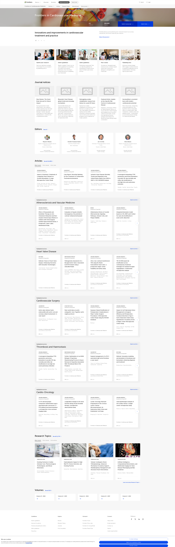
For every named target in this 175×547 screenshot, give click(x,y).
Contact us (110, 525)
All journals (46, 2)
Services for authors (36, 523)
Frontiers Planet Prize (88, 528)
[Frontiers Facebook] (131, 519)
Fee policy (33, 531)
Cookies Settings (133, 539)
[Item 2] (41, 40)
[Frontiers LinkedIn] (139, 519)
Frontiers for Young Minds (89, 525)
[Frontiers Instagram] (143, 519)
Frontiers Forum (86, 520)
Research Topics (66, 6)
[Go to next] (137, 223)
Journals (60, 525)
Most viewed (46, 165)
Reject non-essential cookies (133, 542)
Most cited (53, 165)
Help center (110, 520)
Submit (109, 528)
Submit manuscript (64, 2)
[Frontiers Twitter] (135, 519)
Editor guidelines (35, 528)
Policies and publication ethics (38, 525)
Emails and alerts (111, 523)
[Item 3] (44, 40)
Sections (51, 6)
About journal (84, 6)
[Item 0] (36, 40)
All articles (53, 2)
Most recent (38, 165)
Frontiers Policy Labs (88, 523)
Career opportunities (112, 531)
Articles (58, 6)
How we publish (62, 528)
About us (37, 2)
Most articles (54, 440)
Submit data (74, 2)
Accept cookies (133, 545)
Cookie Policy (29, 542)
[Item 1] (39, 40)
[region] (87, 541)
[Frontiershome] (28, 2)
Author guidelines (35, 520)
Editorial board (75, 6)
